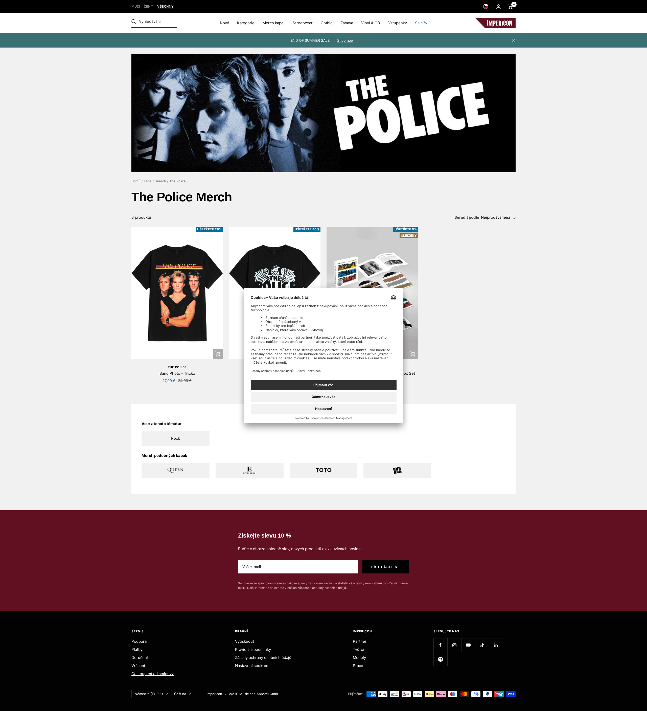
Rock (175, 438)
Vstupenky (397, 22)
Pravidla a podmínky (253, 649)
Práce (358, 665)
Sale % (421, 22)
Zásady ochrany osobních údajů (263, 657)
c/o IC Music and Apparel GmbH (254, 694)
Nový (224, 22)
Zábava (346, 22)
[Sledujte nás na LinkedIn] (496, 645)
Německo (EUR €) (149, 694)
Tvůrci (358, 649)
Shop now (345, 40)
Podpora (139, 641)
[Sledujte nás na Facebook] (440, 645)
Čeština (180, 694)
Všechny (165, 6)
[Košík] (510, 6)
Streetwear (303, 22)
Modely (359, 657)
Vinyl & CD (370, 22)
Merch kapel (274, 22)
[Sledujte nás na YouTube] (468, 645)
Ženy (148, 6)
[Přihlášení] (498, 6)
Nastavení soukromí (252, 665)
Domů (136, 181)
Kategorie (246, 22)
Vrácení (138, 665)
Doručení (139, 657)
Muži (135, 6)
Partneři (360, 641)
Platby (137, 649)
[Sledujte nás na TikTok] (482, 645)
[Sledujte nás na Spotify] (440, 659)
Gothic (326, 22)
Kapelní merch (155, 181)
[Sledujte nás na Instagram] (454, 645)
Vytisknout (244, 641)
